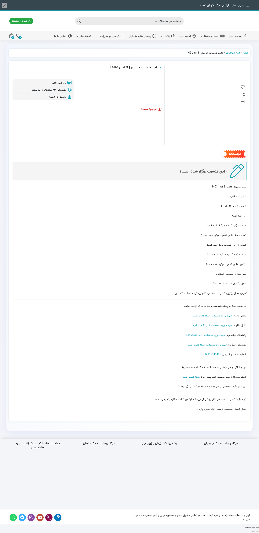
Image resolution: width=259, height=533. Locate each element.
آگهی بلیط (185, 36)
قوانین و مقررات (109, 36)
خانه (245, 53)
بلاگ (167, 36)
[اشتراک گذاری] (249, 527)
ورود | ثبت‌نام (20, 21)
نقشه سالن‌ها (83, 36)
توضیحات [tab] (235, 154)
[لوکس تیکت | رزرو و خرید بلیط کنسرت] (233, 21)
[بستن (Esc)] (246, 527)
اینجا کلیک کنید (191, 377)
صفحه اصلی (235, 36)
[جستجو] (79, 21)
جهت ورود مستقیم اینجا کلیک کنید (212, 316)
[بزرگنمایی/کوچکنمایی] (257, 527)
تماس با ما (60, 36)
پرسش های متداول (140, 36)
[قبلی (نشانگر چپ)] (257, 531)
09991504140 (211, 354)
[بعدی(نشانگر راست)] (253, 531)
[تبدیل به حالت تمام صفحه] (253, 527)
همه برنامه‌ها (211, 36)
